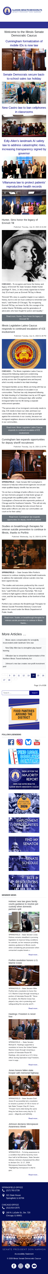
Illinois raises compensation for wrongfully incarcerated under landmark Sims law (21, 641)
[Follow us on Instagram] (19, 742)
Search (35, 693)
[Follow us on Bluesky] (28, 742)
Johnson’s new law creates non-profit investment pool (24, 665)
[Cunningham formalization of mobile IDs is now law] (24, 59)
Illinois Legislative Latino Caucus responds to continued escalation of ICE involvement (23, 328)
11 (19, 675)
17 (4, 680)
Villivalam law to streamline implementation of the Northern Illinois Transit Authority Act (24, 657)
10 (14, 675)
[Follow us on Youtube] (34, 1265)
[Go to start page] (3, 674)
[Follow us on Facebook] (11, 742)
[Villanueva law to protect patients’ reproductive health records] (24, 202)
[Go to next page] (13, 679)
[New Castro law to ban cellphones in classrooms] (24, 126)
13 (28, 675)
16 (43, 675)
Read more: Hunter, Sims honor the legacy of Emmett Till (24, 317)
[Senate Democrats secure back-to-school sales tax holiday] (24, 92)
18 (9, 680)
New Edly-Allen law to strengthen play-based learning (22, 649)
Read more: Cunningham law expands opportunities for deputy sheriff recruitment (24, 518)
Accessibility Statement (24, 1254)
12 (24, 675)
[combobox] (15, 693)
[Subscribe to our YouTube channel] (37, 742)
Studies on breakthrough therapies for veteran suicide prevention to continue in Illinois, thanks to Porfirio (24, 529)
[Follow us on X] (28, 1265)
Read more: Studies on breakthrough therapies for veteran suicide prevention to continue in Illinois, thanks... (24, 620)
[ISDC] (23, 10)
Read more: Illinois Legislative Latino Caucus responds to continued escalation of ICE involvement (24, 430)
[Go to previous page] (6, 674)
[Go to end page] (15, 679)
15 (38, 675)
